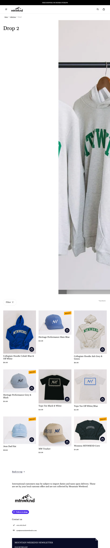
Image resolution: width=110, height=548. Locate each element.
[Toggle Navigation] (6, 9)
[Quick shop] (31, 349)
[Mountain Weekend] (17, 9)
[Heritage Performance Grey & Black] (19, 380)
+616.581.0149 (21, 525)
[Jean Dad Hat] (19, 430)
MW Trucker (44, 449)
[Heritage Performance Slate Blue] (55, 322)
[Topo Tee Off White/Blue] (90, 386)
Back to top (17, 471)
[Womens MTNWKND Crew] (90, 429)
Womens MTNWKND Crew (87, 446)
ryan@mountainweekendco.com (26, 530)
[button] (98, 9)
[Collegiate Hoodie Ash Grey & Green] (90, 332)
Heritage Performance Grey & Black (17, 396)
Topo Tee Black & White (50, 406)
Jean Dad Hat (9, 446)
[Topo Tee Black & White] (55, 386)
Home (6, 17)
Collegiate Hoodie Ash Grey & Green (88, 357)
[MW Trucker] (55, 431)
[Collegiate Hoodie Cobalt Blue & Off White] (19, 332)
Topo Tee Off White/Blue (86, 406)
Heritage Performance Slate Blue (54, 337)
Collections (13, 17)
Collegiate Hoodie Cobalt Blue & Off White (18, 357)
